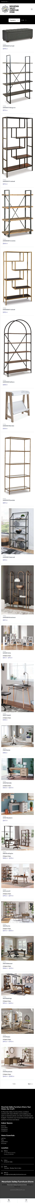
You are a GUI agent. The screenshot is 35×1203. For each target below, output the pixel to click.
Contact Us (4, 1)
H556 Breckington (8, 853)
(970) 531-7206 (8, 1162)
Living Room (4, 1131)
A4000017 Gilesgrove (9, 107)
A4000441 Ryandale (9, 500)
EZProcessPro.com (20, 1189)
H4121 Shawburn (7, 818)
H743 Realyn (6, 1037)
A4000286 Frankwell (9, 309)
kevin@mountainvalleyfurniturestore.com (15, 1174)
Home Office (4, 1127)
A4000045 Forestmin (9, 241)
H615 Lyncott (6, 891)
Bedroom (3, 1126)
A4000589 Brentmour (9, 617)
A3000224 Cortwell (8, 46)
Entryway (3, 1143)
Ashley (4, 44)
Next (29, 1084)
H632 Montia (6, 926)
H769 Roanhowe (7, 1071)
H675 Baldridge (7, 998)
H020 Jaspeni (7, 715)
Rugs (2, 1140)
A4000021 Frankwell (9, 181)
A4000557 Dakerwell (9, 557)
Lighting (3, 1138)
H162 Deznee (6, 750)
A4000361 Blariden (8, 426)
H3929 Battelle (7, 783)
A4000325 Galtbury (8, 382)
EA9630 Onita (7, 653)
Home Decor (4, 1141)
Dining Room (4, 1129)
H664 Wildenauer (8, 963)
